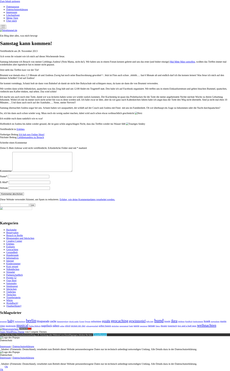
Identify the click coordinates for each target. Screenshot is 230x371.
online (62, 326)
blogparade (43, 321)
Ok (6, 366)
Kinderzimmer (13, 263)
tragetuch (172, 326)
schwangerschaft (92, 326)
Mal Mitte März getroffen (182, 61)
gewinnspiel (137, 321)
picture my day (78, 326)
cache (53, 321)
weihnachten (206, 325)
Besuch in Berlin (14, 235)
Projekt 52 (11, 277)
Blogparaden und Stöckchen (20, 238)
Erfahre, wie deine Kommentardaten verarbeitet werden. (87, 199)
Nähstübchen (12, 269)
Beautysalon (12, 232)
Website (4, 188)
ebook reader (74, 321)
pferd (67, 326)
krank (207, 321)
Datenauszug (12, 6)
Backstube (11, 229)
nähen (56, 325)
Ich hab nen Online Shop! (31, 134)
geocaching (119, 321)
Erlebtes (21, 129)
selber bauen (105, 326)
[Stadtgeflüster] (13, 306)
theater (164, 326)
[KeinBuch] (12, 303)
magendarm (215, 321)
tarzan (151, 325)
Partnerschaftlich (14, 275)
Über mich (11, 20)
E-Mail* (4, 182)
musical (22, 325)
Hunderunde (12, 255)
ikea (174, 321)
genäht (106, 321)
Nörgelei (10, 272)
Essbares (10, 246)
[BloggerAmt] (9, 329)
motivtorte (11, 326)
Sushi (131, 326)
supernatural (124, 326)
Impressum (11, 12)
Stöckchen (11, 289)
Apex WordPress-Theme (12, 332)
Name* (3, 176)
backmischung (20, 321)
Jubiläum (181, 321)
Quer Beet (11, 280)
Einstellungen (100, 334)
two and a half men (187, 326)
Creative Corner (14, 241)
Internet (10, 260)
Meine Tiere (12, 18)
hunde (167, 321)
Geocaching (12, 249)
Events (81, 321)
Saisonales (11, 283)
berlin (31, 320)
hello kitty (150, 321)
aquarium (3, 321)
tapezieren (143, 326)
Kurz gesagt (12, 266)
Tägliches (11, 292)
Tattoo (158, 326)
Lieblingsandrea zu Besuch (30, 137)
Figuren (87, 321)
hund (159, 320)
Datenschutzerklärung (17, 9)
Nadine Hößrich (35, 326)
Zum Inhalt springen (10, 1)
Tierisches (11, 294)
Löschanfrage (13, 15)
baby (11, 321)
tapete (136, 326)
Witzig (9, 300)
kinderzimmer (198, 321)
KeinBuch (188, 321)
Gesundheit (12, 252)
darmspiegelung (63, 321)
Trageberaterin (13, 297)
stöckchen (115, 326)
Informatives (12, 258)
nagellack (46, 325)
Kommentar (6, 171)
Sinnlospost (12, 286)
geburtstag (96, 321)
